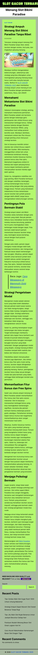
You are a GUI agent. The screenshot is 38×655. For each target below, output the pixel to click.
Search (4, 584)
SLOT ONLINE (8, 22)
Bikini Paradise (24, 541)
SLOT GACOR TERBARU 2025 (22, 652)
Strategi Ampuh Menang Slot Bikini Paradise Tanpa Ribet (17, 30)
